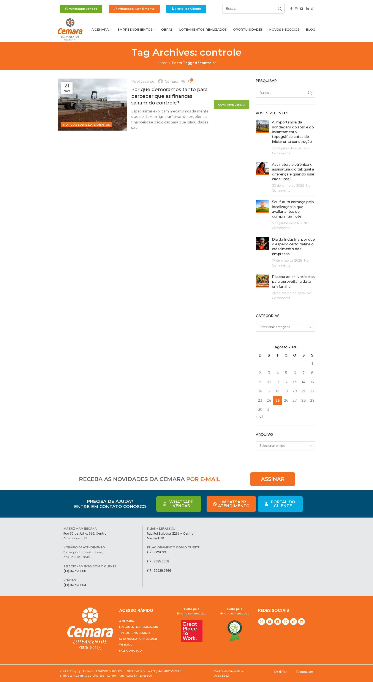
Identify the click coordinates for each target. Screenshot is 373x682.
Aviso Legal (221, 675)
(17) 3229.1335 (157, 552)
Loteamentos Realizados (138, 627)
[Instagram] (261, 621)
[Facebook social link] (291, 9)
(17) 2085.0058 (158, 561)
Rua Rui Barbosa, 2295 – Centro (170, 533)
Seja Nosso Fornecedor (138, 639)
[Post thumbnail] (262, 138)
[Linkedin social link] (307, 9)
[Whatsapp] (285, 621)
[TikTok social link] (312, 9)
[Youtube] (269, 621)
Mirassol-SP (155, 538)
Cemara (171, 81)
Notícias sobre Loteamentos (86, 124)
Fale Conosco (130, 651)
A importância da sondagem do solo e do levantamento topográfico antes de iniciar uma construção (293, 132)
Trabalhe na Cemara (134, 633)
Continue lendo (231, 104)
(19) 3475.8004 (74, 585)
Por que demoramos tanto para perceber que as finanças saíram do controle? (169, 96)
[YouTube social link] (302, 9)
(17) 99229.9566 (159, 570)
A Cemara (126, 621)
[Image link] (280, 671)
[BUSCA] (280, 9)
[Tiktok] (293, 621)
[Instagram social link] (296, 9)
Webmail (125, 645)
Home (162, 63)
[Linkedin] (301, 621)
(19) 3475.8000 (74, 571)
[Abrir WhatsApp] (362, 671)
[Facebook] (277, 621)
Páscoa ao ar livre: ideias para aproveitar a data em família (293, 282)
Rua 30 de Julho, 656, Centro (84, 533)
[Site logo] (70, 29)
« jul (259, 416)
